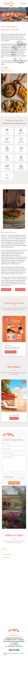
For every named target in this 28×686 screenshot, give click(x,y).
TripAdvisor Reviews (7, 554)
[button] (2, 14)
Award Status (6, 557)
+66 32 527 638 (7, 69)
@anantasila (3, 548)
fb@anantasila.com (9, 71)
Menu (24, 3)
